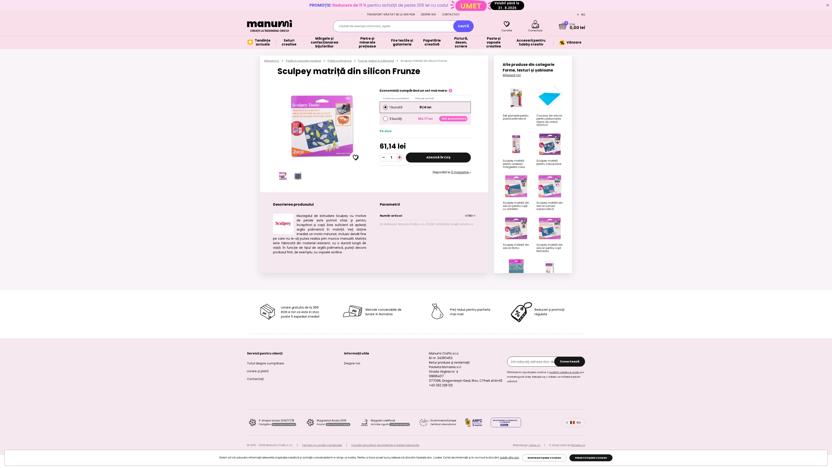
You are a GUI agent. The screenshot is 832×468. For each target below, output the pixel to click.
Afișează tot (512, 75)
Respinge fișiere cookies (544, 458)
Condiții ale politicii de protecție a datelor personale (385, 445)
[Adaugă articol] (399, 157)
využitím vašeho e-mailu (564, 372)
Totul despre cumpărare (265, 363)
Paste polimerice (340, 61)
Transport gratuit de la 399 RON (391, 14)
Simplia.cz (578, 445)
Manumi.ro (271, 61)
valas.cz (534, 445)
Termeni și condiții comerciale (322, 445)
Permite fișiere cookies (591, 458)
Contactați (451, 14)
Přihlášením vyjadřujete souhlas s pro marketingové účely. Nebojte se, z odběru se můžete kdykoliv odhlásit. (545, 376)
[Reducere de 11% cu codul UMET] (416, 5)
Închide (828, 5)
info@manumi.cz (461, 224)
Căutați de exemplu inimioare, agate (364, 26)
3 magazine (460, 172)
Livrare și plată (257, 371)
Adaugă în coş (438, 157)
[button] (355, 157)
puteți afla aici (509, 457)
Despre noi (428, 14)
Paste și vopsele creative (303, 61)
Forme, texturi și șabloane (376, 61)
